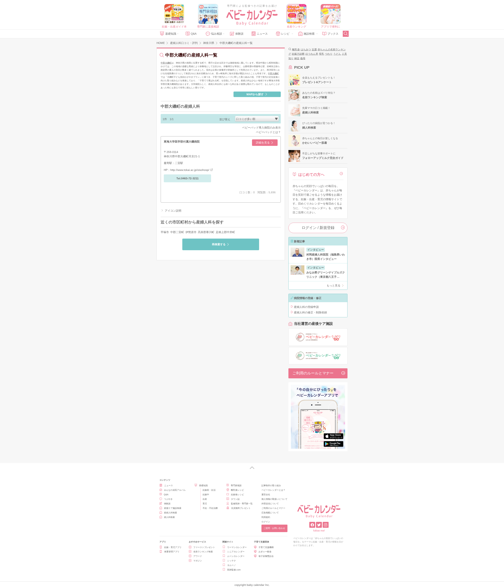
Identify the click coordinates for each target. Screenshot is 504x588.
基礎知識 (170, 33)
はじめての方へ (311, 174)
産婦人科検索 (170, 512)
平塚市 (165, 232)
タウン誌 (235, 499)
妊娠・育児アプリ (173, 547)
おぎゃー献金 (264, 551)
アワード (197, 556)
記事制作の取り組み (271, 485)
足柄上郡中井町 (225, 232)
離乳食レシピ (237, 490)
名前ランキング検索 (203, 551)
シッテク (231, 560)
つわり (329, 53)
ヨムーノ (231, 565)
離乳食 (296, 49)
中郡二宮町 (177, 232)
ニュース (262, 33)
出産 (205, 499)
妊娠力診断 (298, 53)
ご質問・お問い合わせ (274, 528)
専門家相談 (236, 485)
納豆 (296, 58)
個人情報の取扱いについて (274, 499)
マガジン (197, 560)
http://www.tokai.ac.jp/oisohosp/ (189, 169)
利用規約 (265, 517)
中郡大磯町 (166, 63)
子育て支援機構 (266, 547)
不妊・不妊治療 (210, 508)
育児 (205, 503)
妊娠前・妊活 (209, 490)
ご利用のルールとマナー (313, 373)
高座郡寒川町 (206, 232)
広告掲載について (270, 512)
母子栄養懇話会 (266, 556)
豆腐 (314, 49)
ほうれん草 (311, 53)
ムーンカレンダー (236, 556)
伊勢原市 (190, 232)
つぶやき (168, 499)
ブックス (332, 33)
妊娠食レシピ (237, 494)
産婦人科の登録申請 (306, 306)
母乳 (321, 53)
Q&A (193, 33)
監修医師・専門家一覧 (242, 503)
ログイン (265, 521)
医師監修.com (234, 570)
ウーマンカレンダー (237, 547)
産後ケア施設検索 (172, 508)
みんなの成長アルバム (175, 490)
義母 (302, 58)
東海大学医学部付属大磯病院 (182, 141)
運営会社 (265, 494)
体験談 (239, 33)
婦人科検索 (169, 517)
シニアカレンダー (236, 551)
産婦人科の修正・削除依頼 (310, 312)
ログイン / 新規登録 (318, 228)
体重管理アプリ (171, 551)
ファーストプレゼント (204, 547)
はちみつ (306, 49)
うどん (337, 53)
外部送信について (270, 503)
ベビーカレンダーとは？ (273, 490)
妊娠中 (206, 494)
